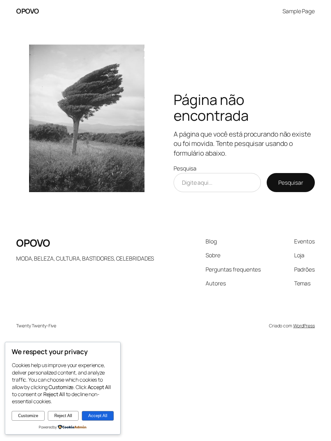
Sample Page (299, 11)
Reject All (63, 415)
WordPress (304, 326)
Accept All (97, 415)
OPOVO (27, 10)
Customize (28, 415)
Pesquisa (185, 168)
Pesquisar (290, 182)
